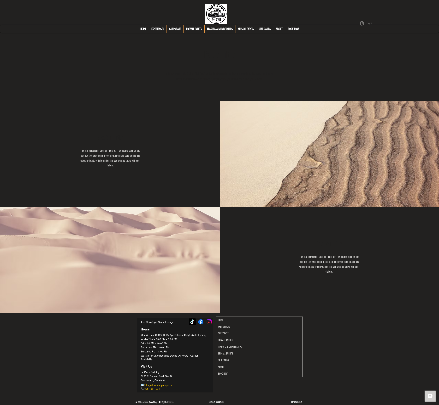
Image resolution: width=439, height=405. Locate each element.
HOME (220, 320)
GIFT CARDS (223, 360)
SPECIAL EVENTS (225, 353)
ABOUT (221, 367)
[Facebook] (200, 321)
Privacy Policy (296, 402)
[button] (158, 29)
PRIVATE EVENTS (225, 340)
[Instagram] (209, 321)
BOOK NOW (223, 373)
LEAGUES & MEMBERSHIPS (230, 346)
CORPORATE (223, 333)
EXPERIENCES (224, 326)
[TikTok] (192, 321)
